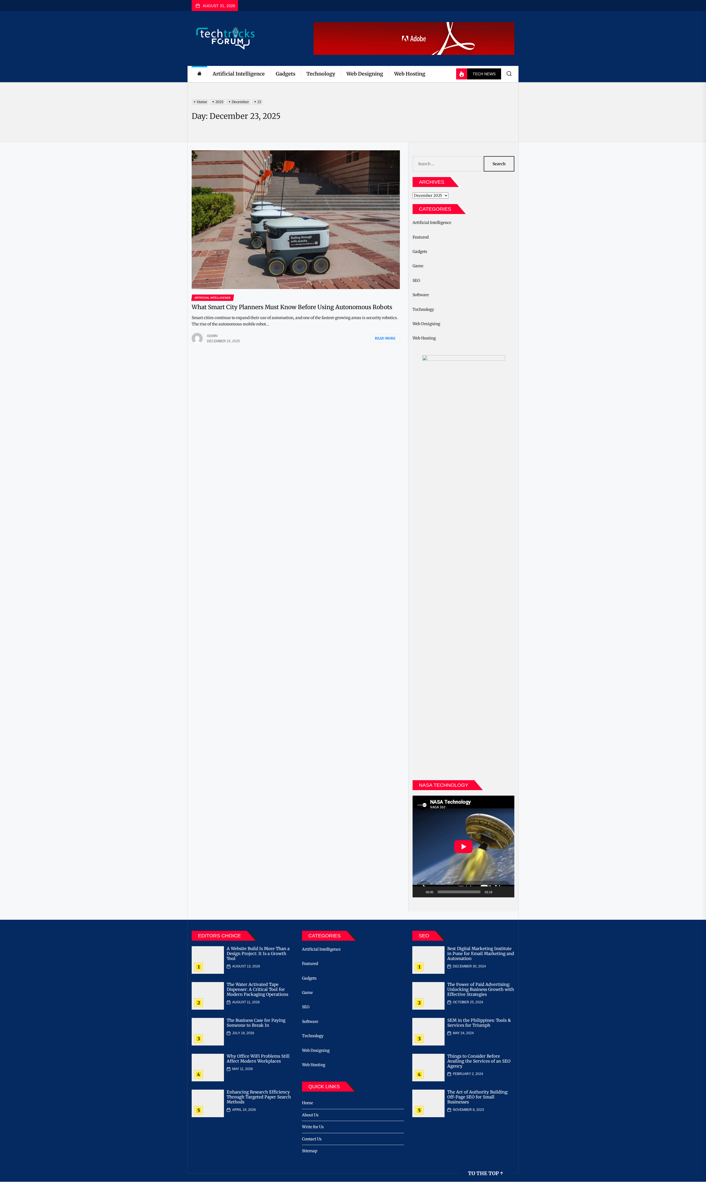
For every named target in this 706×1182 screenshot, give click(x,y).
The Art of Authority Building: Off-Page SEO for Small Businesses (477, 1097)
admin (212, 336)
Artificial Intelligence (239, 74)
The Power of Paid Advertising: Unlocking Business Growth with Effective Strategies (480, 989)
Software (421, 294)
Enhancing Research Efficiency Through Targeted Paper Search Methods (259, 1097)
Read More (385, 338)
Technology (320, 74)
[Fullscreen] (507, 892)
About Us (310, 1115)
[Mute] (498, 892)
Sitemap (309, 1150)
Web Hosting (409, 74)
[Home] (199, 74)
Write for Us (313, 1126)
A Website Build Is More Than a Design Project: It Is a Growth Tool (258, 953)
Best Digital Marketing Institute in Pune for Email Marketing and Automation (480, 953)
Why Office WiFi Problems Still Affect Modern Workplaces (258, 1058)
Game (418, 265)
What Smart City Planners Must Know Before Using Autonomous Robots (292, 307)
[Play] (419, 892)
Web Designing (364, 74)
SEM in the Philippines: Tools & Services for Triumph (479, 1023)
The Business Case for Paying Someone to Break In (256, 1023)
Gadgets (285, 74)
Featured (421, 237)
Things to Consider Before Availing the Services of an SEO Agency (478, 1061)
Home (307, 1102)
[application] (463, 846)
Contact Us (312, 1138)
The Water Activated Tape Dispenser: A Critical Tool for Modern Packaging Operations (257, 989)
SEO (416, 280)
